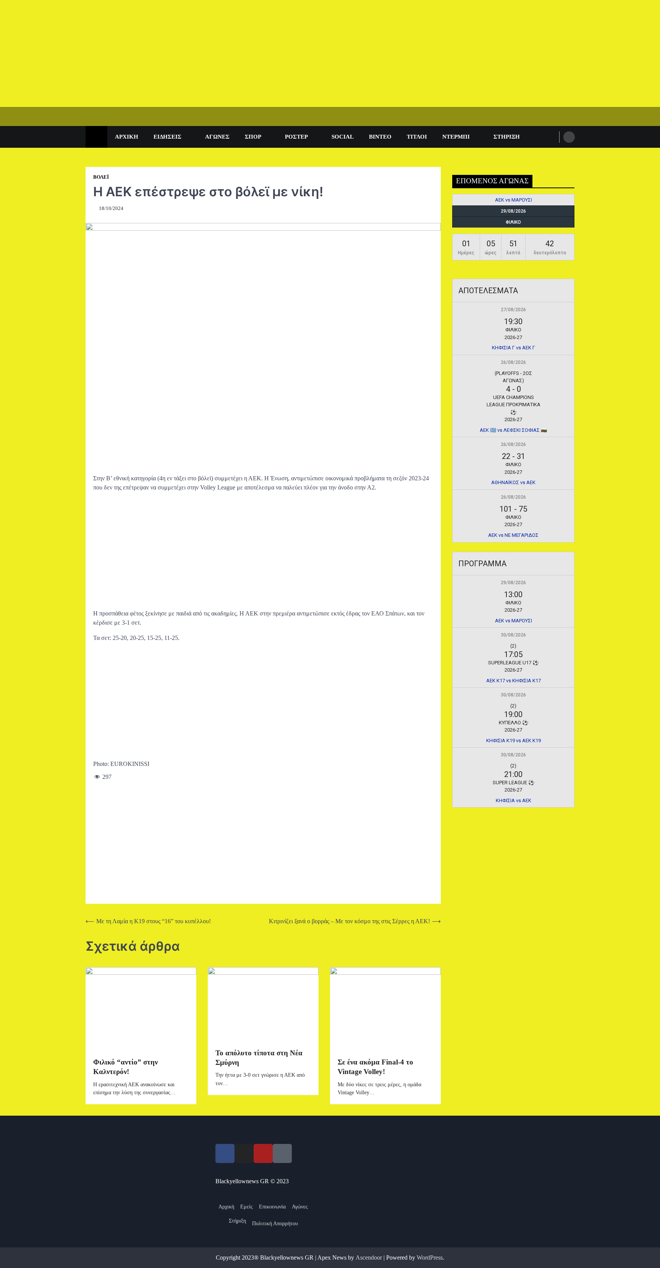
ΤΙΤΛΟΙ (417, 137)
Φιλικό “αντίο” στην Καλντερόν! (125, 1067)
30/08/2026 (513, 635)
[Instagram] (244, 1153)
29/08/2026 (513, 582)
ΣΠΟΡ (253, 137)
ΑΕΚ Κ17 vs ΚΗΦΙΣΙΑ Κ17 (513, 680)
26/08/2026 (513, 362)
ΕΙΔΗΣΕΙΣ (167, 137)
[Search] (569, 137)
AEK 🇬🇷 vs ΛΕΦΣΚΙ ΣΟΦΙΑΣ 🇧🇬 (513, 430)
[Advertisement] (229, 53)
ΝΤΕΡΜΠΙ (456, 137)
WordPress (430, 1257)
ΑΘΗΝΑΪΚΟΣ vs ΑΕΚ (513, 482)
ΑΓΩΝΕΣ (217, 137)
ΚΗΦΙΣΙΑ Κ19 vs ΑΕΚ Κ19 (513, 740)
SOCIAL (343, 137)
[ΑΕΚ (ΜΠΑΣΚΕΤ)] (466, 200)
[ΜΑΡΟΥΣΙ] (560, 200)
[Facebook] (225, 1153)
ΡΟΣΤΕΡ (296, 137)
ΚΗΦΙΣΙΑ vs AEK (513, 800)
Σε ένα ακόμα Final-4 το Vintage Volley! (375, 1067)
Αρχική (126, 137)
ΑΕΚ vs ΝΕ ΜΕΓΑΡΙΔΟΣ (513, 535)
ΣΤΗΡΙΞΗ (506, 137)
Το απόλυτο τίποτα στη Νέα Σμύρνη (258, 1057)
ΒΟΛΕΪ (101, 177)
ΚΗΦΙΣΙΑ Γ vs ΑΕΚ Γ (513, 348)
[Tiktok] (282, 1153)
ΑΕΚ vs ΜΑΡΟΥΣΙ (513, 200)
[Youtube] (263, 1153)
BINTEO (380, 137)
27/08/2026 (513, 309)
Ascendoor (369, 1257)
